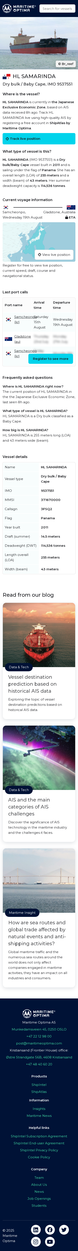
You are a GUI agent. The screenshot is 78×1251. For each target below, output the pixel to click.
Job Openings (39, 1198)
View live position (56, 255)
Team (39, 1178)
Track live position (25, 139)
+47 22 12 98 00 (39, 1036)
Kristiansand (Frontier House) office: (39, 1050)
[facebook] (50, 1230)
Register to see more (50, 359)
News (39, 1191)
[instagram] (36, 1242)
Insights (39, 1109)
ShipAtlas (39, 1092)
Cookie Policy (39, 1157)
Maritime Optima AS (39, 1022)
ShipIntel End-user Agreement (39, 1143)
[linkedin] (36, 1230)
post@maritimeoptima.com (39, 1043)
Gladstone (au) (22, 339)
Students (39, 1205)
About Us (39, 1185)
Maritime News (39, 1116)
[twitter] (64, 1230)
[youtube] (50, 1242)
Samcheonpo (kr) (25, 319)
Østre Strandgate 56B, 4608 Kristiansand (39, 1057)
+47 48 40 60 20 (39, 1064)
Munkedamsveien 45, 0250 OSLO (39, 1029)
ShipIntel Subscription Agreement (39, 1136)
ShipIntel (39, 1085)
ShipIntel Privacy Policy (39, 1150)
